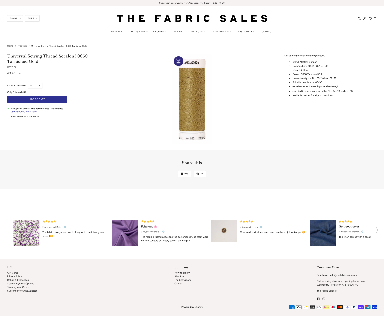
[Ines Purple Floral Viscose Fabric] (26, 233)
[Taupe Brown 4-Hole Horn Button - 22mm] (224, 231)
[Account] (365, 18)
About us (179, 276)
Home (10, 46)
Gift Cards (12, 272)
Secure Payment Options (20, 283)
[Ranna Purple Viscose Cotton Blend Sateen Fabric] (125, 233)
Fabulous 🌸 (149, 226)
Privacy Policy (14, 276)
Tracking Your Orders (18, 287)
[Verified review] (65, 227)
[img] (359, 18)
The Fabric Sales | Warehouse (47, 108)
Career (178, 283)
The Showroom (182, 279)
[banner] (192, 18)
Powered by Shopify (192, 306)
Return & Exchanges (18, 279)
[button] (377, 229)
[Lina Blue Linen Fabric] (323, 233)
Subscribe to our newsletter (22, 290)
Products (22, 46)
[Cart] (375, 18)
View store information (24, 117)
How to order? (182, 272)
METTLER (12, 67)
